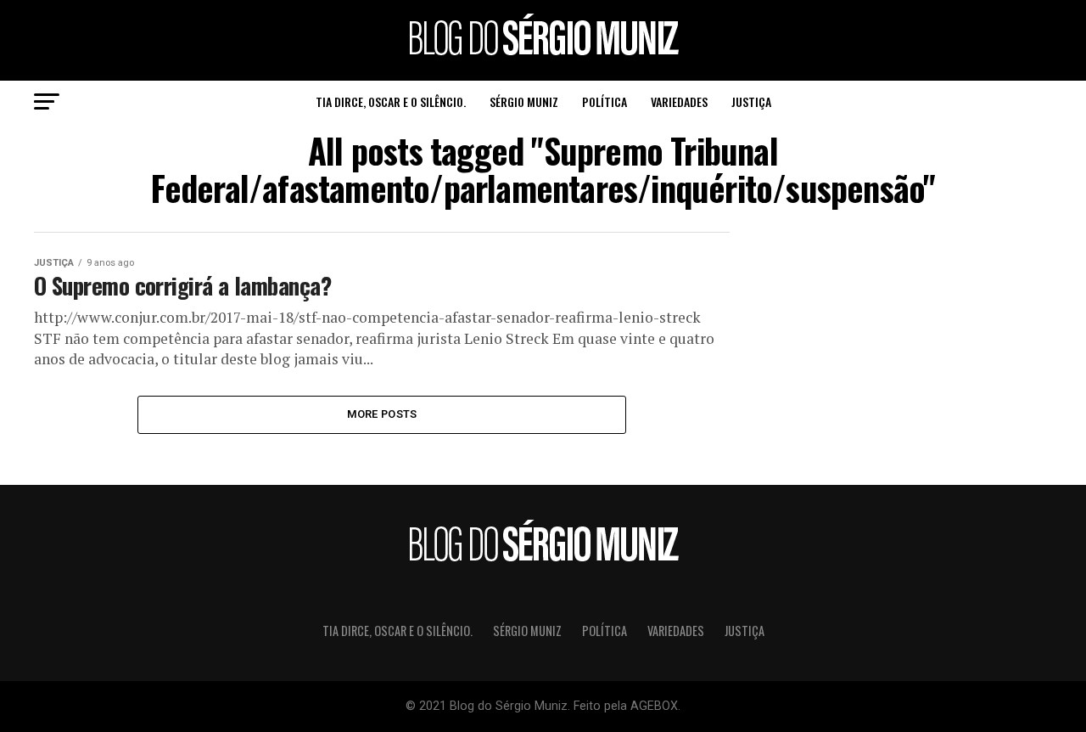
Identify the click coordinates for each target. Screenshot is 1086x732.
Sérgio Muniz (524, 101)
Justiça (751, 101)
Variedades (679, 101)
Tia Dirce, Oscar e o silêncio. (391, 101)
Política (604, 101)
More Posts (382, 414)
